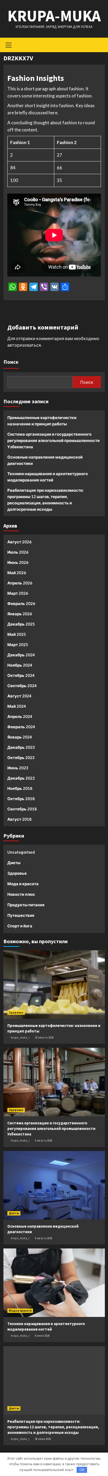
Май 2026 (16, 572)
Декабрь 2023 (21, 747)
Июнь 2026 (17, 562)
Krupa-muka (54, 16)
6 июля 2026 (42, 1335)
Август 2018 (19, 819)
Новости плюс (21, 894)
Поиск (11, 361)
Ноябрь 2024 (19, 665)
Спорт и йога (19, 925)
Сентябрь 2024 (22, 685)
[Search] (99, 44)
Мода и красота (23, 883)
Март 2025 (17, 644)
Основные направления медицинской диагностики (45, 460)
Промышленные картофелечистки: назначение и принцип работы (42, 420)
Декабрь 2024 (21, 654)
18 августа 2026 (44, 1037)
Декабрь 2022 (21, 778)
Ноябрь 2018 (19, 788)
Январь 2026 (19, 613)
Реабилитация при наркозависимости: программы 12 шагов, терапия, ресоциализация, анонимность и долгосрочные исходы (45, 499)
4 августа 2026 (43, 1238)
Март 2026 (17, 593)
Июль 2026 (17, 552)
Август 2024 (19, 695)
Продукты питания (26, 904)
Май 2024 (16, 706)
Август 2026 (19, 541)
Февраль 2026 (21, 603)
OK (81, 1470)
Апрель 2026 (19, 582)
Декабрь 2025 (21, 624)
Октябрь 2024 (21, 675)
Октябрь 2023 (21, 757)
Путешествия (20, 915)
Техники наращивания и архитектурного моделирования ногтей (47, 476)
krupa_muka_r (20, 1037)
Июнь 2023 (17, 767)
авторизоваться (24, 344)
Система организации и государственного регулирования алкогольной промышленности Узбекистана (53, 440)
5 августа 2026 (43, 1140)
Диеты (13, 862)
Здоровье (17, 873)
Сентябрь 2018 (22, 808)
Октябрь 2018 (21, 798)
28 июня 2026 (43, 1439)
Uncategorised (21, 852)
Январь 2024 (19, 737)
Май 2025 (16, 634)
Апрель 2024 (19, 716)
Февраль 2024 (21, 726)
